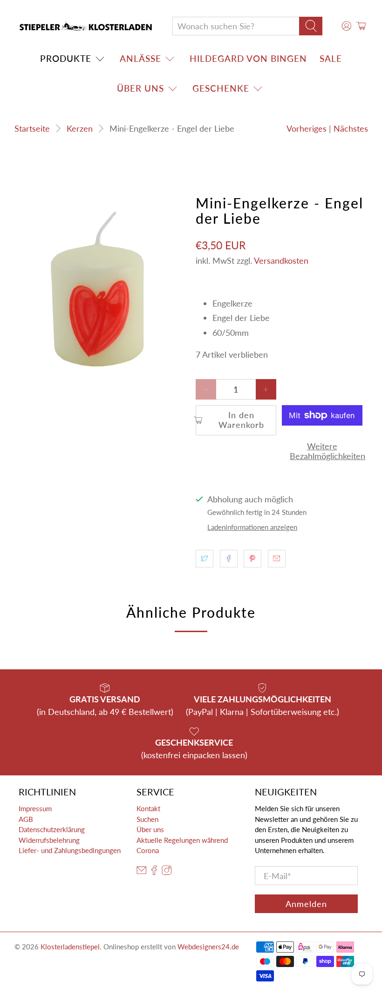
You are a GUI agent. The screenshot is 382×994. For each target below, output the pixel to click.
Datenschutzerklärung (52, 829)
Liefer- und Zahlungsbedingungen (70, 850)
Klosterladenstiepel (70, 946)
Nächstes (351, 128)
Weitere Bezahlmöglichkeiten (322, 451)
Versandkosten (281, 260)
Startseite (32, 128)
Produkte (65, 58)
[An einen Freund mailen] (277, 558)
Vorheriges (306, 128)
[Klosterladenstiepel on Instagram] (167, 872)
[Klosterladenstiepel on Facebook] (154, 872)
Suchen (147, 819)
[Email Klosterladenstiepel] (141, 872)
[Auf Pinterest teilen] (252, 558)
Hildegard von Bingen (248, 58)
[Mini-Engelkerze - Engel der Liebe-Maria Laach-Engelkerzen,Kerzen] (100, 288)
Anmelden (306, 904)
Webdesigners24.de (208, 946)
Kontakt (148, 808)
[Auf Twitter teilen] (204, 558)
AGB (26, 819)
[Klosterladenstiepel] (86, 26)
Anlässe (140, 58)
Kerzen (80, 128)
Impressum (35, 808)
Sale (331, 58)
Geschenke (220, 88)
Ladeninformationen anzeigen (252, 527)
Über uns (140, 88)
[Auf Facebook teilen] (229, 558)
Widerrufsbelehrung (49, 840)
